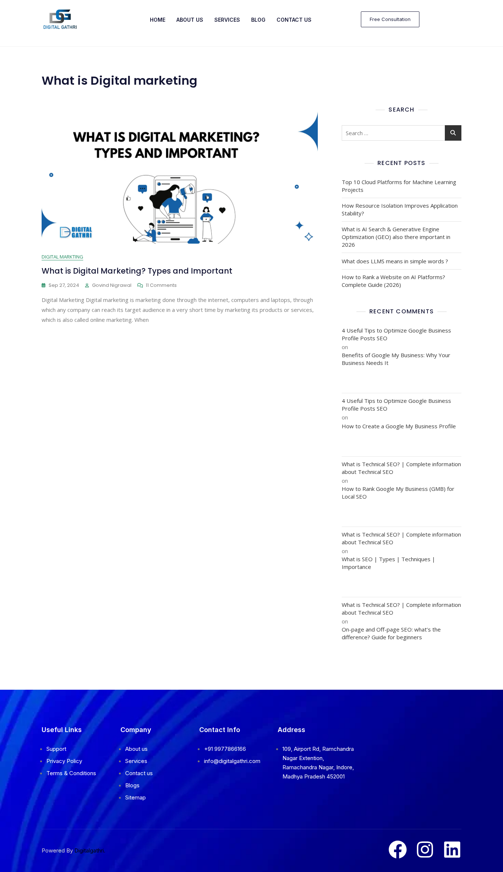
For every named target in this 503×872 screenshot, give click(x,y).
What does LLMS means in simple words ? (395, 261)
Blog (258, 20)
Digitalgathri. (89, 850)
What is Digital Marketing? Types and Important (137, 271)
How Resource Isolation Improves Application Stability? (400, 209)
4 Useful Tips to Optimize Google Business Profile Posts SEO (396, 334)
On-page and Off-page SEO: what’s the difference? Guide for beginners (391, 633)
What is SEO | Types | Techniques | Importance (388, 562)
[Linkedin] (452, 849)
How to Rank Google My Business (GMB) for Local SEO (398, 492)
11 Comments (161, 285)
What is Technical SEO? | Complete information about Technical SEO (401, 467)
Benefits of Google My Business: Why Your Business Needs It (396, 358)
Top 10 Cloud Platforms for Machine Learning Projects (399, 185)
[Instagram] (425, 849)
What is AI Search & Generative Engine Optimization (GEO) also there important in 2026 (396, 236)
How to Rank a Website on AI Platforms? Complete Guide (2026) (393, 280)
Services (227, 20)
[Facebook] (397, 849)
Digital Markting (62, 256)
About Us (189, 20)
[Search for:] (401, 133)
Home (157, 20)
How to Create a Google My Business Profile (399, 426)
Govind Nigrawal (111, 285)
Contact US (294, 20)
